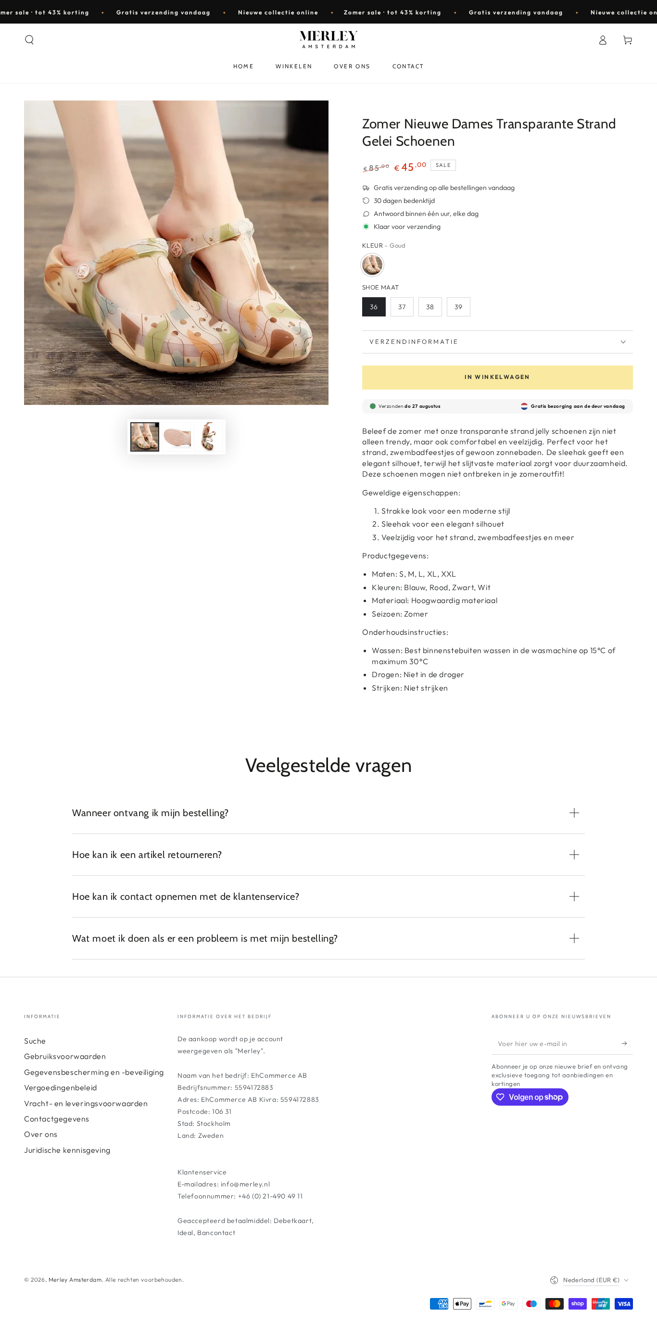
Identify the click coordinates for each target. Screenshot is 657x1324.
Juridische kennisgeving (67, 1150)
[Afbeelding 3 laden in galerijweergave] (208, 437)
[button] (29, 39)
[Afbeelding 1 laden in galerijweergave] (144, 437)
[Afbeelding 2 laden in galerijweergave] (176, 437)
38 (430, 307)
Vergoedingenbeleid (60, 1087)
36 (374, 307)
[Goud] (372, 265)
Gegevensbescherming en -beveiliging (94, 1072)
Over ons (41, 1134)
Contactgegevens (56, 1118)
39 (459, 307)
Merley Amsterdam (75, 1279)
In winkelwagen (498, 376)
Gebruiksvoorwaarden (65, 1056)
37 (402, 307)
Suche (35, 1041)
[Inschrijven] (627, 1043)
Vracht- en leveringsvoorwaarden (86, 1103)
